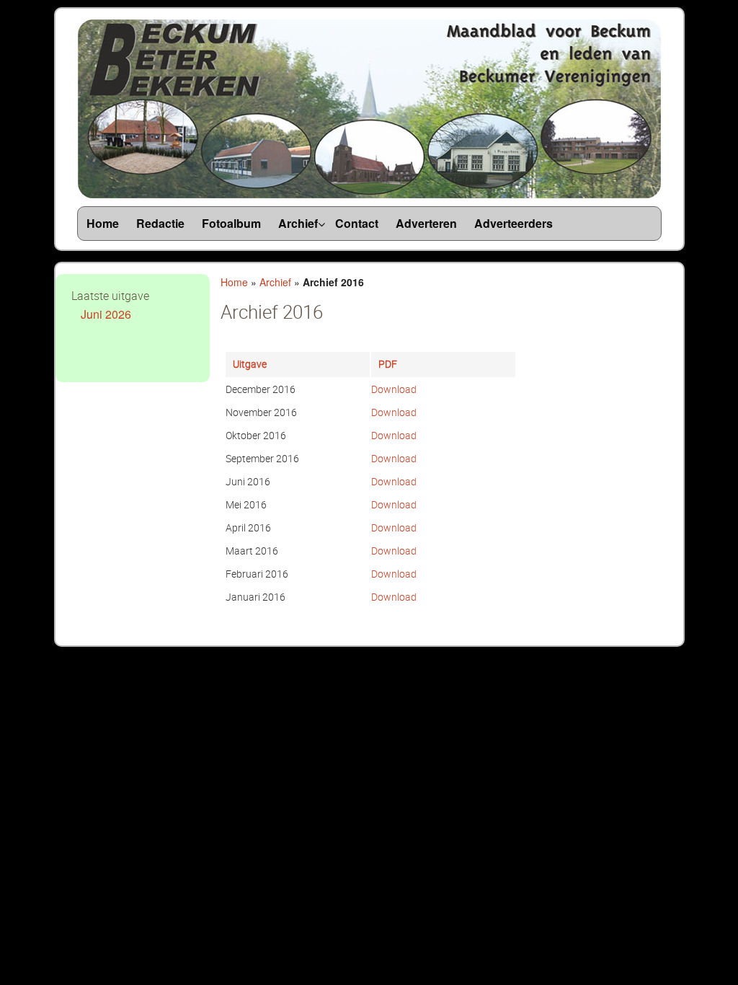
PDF (387, 364)
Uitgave (250, 364)
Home (234, 282)
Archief (275, 282)
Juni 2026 (106, 314)
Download (394, 389)
